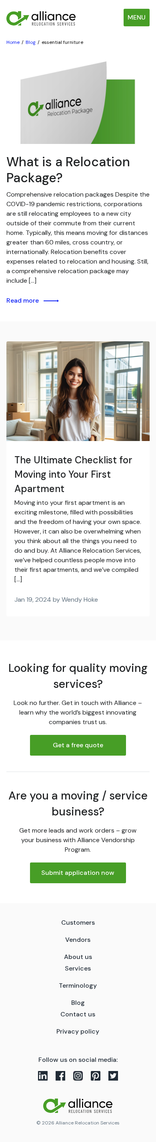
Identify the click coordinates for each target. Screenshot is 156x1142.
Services (78, 968)
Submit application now (77, 872)
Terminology (78, 985)
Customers (78, 922)
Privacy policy (77, 1031)
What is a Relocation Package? (68, 170)
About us (78, 957)
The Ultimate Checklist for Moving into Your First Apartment (73, 474)
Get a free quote (78, 745)
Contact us (77, 1014)
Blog (78, 1002)
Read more (22, 300)
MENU (137, 17)
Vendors (77, 939)
